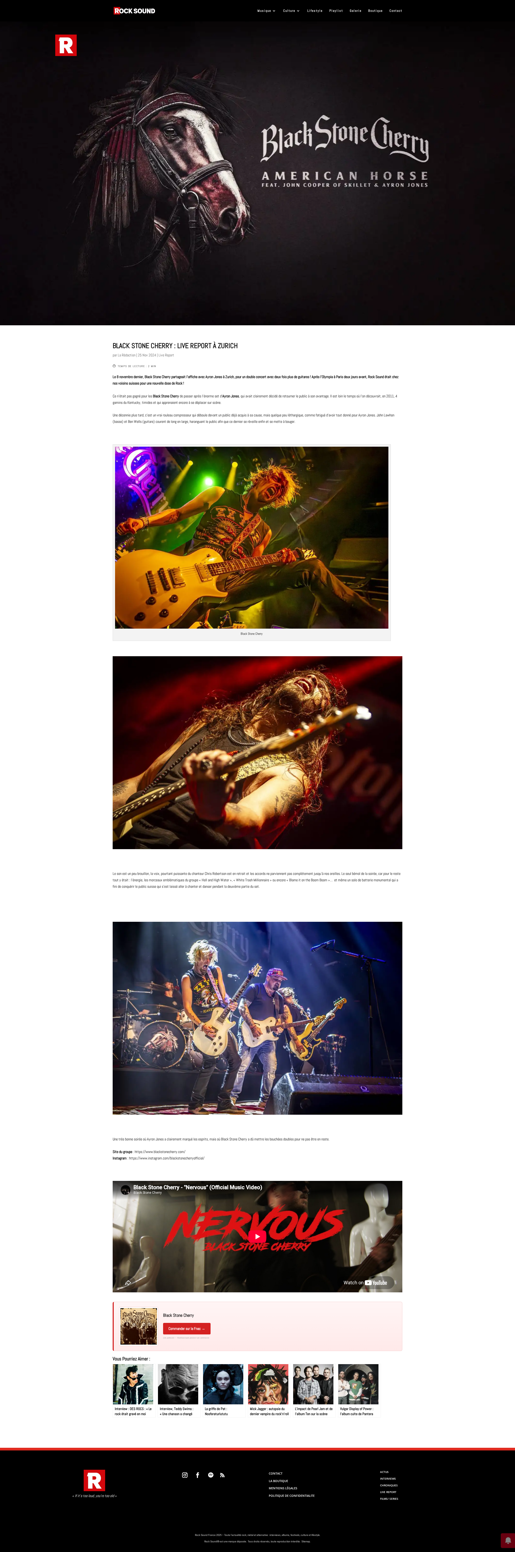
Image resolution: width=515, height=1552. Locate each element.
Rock (371, 376)
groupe (193, 880)
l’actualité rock (238, 1535)
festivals (295, 1535)
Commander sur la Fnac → (186, 1328)
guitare (148, 421)
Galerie (356, 11)
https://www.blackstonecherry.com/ (160, 1151)
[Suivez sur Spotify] (210, 1475)
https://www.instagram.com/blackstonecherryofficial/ (166, 1158)
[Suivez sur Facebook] (197, 1475)
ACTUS (384, 1472)
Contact (395, 11)
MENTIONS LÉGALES (283, 1488)
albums (285, 1535)
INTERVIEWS (388, 1478)
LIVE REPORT (388, 1492)
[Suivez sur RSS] (222, 1475)
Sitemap (305, 1541)
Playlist (336, 11)
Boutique (375, 11)
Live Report (166, 355)
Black (148, 376)
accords (260, 873)
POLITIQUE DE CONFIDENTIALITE (292, 1496)
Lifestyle (315, 11)
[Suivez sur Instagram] (184, 1475)
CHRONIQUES (389, 1485)
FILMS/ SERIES (389, 1499)
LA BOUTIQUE (278, 1481)
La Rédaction (126, 355)
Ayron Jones (213, 376)
